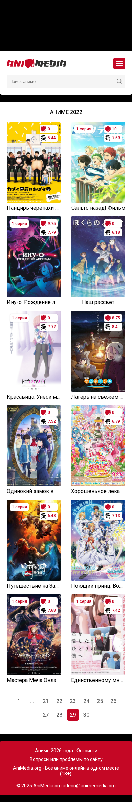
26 (113, 701)
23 (73, 701)
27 (46, 715)
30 (86, 715)
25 (100, 701)
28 (59, 715)
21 (46, 701)
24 (86, 701)
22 (59, 701)
